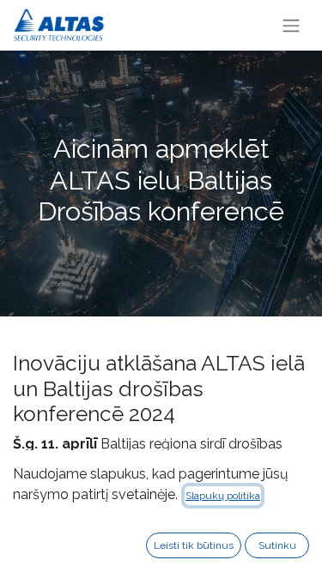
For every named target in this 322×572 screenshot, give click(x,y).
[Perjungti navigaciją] (291, 25)
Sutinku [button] (277, 545)
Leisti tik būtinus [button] (194, 545)
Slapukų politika (222, 496)
